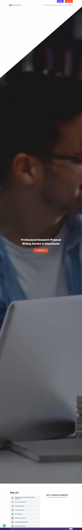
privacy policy (66, 528)
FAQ (66, 5)
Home (45, 5)
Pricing (56, 5)
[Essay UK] (15, 5)
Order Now (41, 250)
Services (52, 5)
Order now (68, 1)
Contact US (70, 5)
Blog (64, 5)
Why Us (48, 5)
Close (71, 528)
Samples (60, 5)
